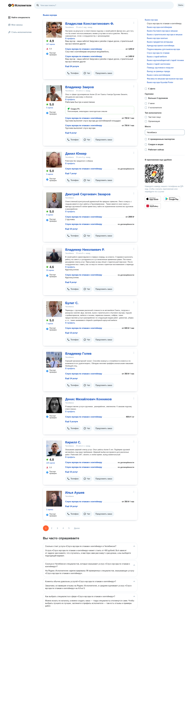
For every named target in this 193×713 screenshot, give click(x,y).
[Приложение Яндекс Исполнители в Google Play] (172, 199)
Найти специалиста (20, 17)
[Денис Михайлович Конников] (54, 405)
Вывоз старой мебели (157, 56)
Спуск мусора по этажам (158, 53)
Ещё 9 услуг (71, 282)
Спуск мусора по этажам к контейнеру (83, 49)
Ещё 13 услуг (71, 333)
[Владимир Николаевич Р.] (54, 256)
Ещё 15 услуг (71, 472)
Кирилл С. (73, 442)
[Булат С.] (54, 309)
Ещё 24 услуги (72, 66)
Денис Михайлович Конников (88, 399)
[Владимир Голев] (54, 360)
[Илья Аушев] (54, 499)
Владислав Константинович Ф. (89, 23)
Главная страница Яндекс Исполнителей (19, 5)
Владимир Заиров (79, 87)
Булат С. (72, 303)
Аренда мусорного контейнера (160, 45)
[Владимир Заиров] (54, 93)
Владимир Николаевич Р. (85, 249)
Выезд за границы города (158, 71)
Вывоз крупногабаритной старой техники (165, 60)
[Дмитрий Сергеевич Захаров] (54, 200)
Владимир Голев (78, 353)
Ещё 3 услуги (71, 421)
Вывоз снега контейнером (158, 75)
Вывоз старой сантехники (158, 64)
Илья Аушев (74, 492)
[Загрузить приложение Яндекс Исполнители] (165, 173)
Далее (77, 528)
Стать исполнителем (21, 32)
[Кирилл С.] (54, 448)
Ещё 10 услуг (71, 229)
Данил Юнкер (76, 153)
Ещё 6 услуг (71, 133)
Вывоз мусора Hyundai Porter (160, 82)
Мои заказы (17, 25)
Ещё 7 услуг (71, 173)
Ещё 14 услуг (71, 378)
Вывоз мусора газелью (157, 38)
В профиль (70, 38)
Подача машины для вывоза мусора (163, 49)
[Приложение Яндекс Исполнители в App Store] (153, 199)
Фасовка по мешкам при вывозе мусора (165, 79)
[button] (73, 73)
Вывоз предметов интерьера (160, 42)
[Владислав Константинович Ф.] (54, 30)
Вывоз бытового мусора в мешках (162, 31)
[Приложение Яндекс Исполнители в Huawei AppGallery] (153, 206)
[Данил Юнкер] (54, 160)
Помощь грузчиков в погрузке (160, 67)
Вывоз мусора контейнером (159, 27)
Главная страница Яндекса (9, 5)
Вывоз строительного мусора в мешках (164, 34)
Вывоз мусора (151, 20)
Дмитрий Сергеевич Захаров (88, 194)
